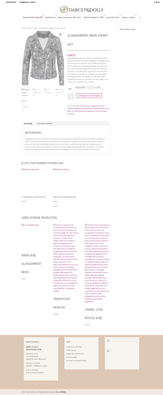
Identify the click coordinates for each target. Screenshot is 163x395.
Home (23, 28)
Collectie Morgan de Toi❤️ (93, 17)
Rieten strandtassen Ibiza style (69, 17)
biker (76, 111)
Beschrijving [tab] (28, 124)
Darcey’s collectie (128, 17)
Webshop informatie (75, 347)
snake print (98, 111)
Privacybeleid (72, 357)
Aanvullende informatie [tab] (44, 124)
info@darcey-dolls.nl (40, 366)
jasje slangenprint (88, 111)
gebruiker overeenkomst (76, 354)
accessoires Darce (112, 17)
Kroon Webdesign (61, 392)
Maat (70, 89)
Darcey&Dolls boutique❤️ (32, 17)
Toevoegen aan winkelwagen (89, 96)
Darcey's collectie (32, 28)
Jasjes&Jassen (50, 17)
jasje (80, 111)
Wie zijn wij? (72, 350)
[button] (60, 35)
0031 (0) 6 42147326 (33, 363)
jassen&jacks (43, 28)
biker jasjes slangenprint (91, 106)
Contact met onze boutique (77, 361)
